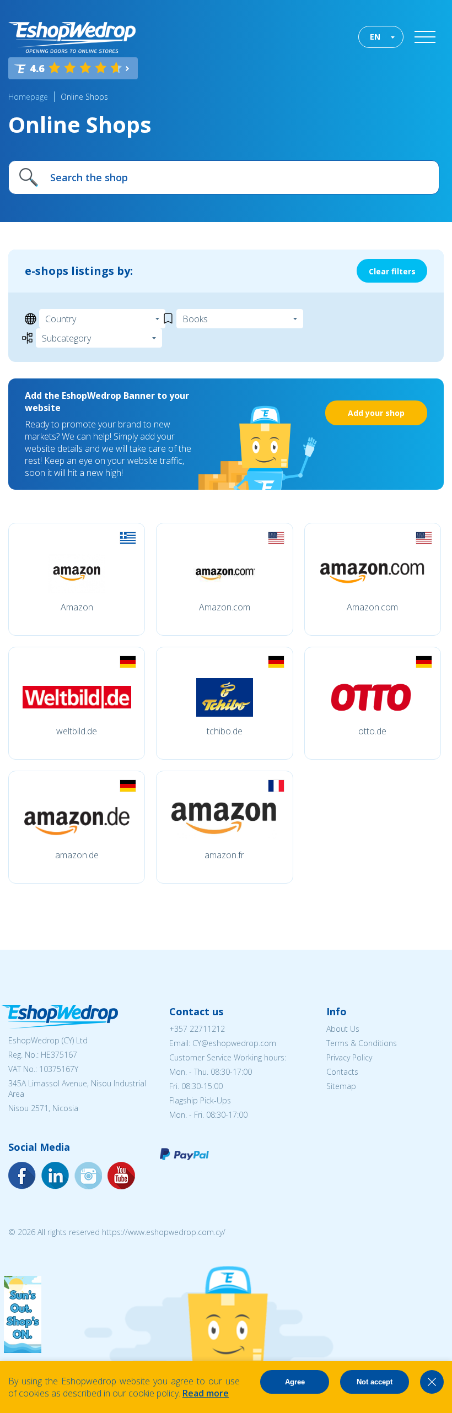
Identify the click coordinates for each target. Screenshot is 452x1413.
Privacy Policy (349, 1057)
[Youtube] (88, 1175)
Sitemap (341, 1086)
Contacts (342, 1071)
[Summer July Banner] (22, 1350)
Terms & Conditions (361, 1043)
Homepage (28, 96)
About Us (342, 1029)
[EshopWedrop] (72, 37)
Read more (205, 1393)
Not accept (374, 1382)
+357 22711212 (197, 1029)
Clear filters (392, 271)
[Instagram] (55, 1175)
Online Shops (84, 96)
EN (375, 36)
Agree (295, 1382)
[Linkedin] (121, 1175)
